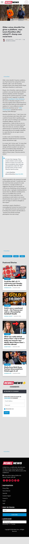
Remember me (10, 409)
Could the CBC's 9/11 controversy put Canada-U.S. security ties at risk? (13, 283)
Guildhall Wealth (8, 316)
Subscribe (5, 493)
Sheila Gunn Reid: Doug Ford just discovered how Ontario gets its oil (13, 369)
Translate (13, 524)
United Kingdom (7, 256)
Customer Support (7, 496)
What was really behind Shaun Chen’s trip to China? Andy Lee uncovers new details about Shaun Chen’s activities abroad (14, 340)
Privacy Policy (6, 488)
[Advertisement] (14, 61)
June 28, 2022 (19, 174)
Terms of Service (6, 491)
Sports (22, 256)
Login (4, 503)
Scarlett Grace (7, 346)
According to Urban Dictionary (16, 99)
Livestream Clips (7, 287)
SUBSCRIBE (7, 398)
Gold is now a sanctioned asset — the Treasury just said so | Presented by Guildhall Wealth (13, 311)
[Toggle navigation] (2, 2)
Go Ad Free (6, 76)
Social (4, 501)
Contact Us (5, 498)
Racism (15, 256)
